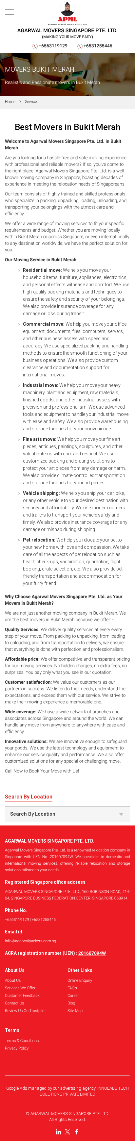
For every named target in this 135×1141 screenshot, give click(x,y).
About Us (13, 980)
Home (10, 101)
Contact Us (14, 1003)
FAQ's (72, 988)
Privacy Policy (17, 1048)
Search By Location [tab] (28, 796)
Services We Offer (20, 988)
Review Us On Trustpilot (25, 1010)
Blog (71, 1003)
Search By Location (32, 814)
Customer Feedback (22, 995)
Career (73, 995)
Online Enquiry (80, 980)
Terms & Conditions (22, 1040)
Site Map (75, 1010)
